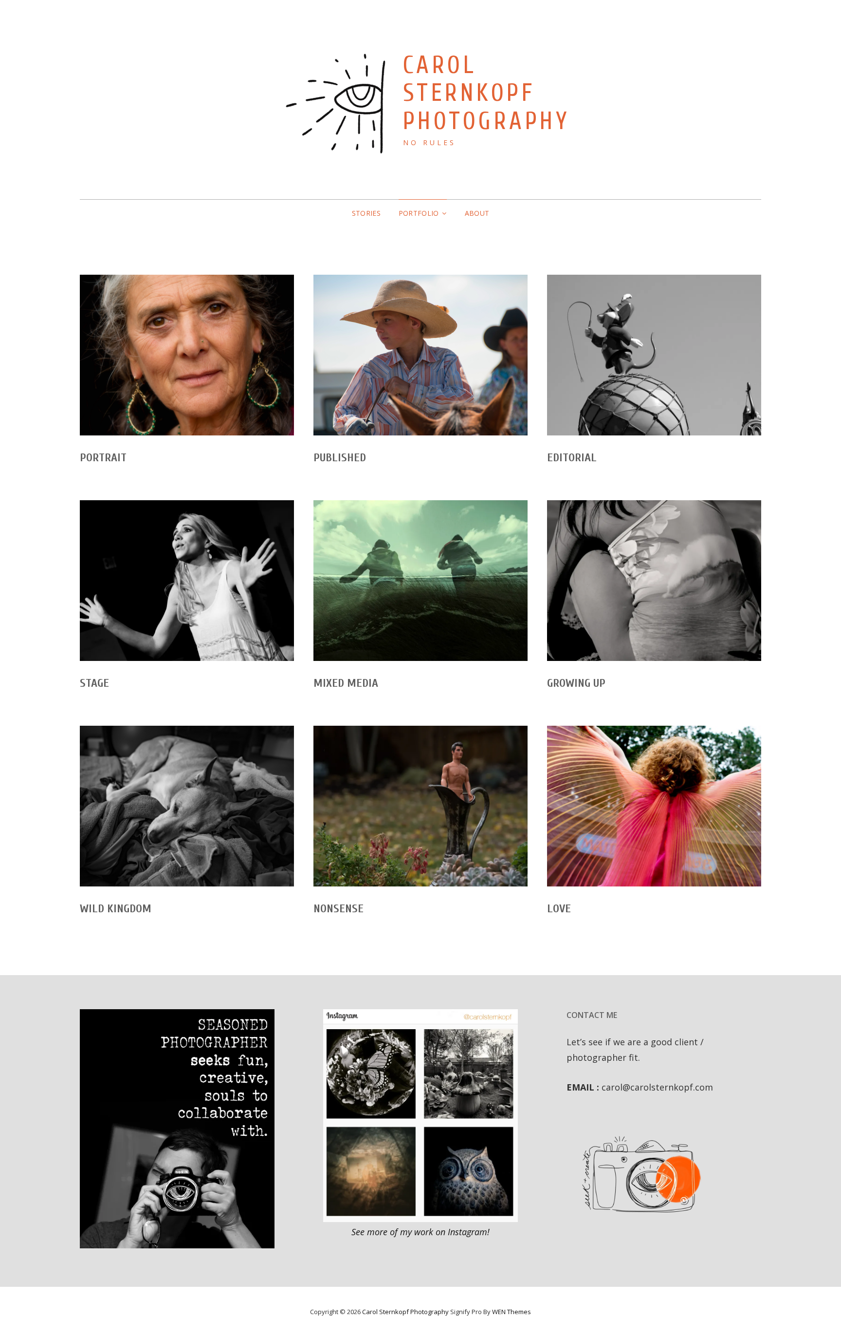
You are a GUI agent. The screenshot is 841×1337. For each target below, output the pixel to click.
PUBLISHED (339, 457)
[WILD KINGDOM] (187, 806)
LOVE (559, 908)
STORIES (366, 213)
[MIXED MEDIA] (420, 580)
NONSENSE (338, 908)
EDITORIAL (572, 457)
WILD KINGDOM (115, 908)
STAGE (94, 683)
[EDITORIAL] (654, 355)
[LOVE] (654, 806)
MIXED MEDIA (345, 683)
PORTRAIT (103, 457)
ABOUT (477, 213)
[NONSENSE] (420, 806)
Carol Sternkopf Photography (486, 93)
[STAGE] (187, 580)
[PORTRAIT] (187, 355)
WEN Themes (511, 1311)
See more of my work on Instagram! (420, 1232)
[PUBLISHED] (420, 355)
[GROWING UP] (654, 580)
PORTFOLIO (419, 213)
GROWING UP (576, 683)
